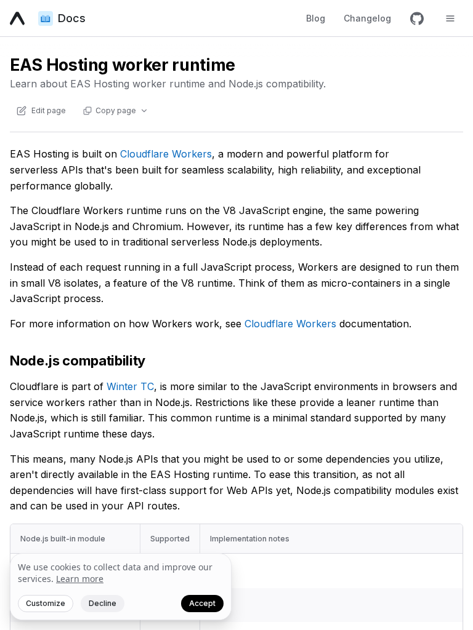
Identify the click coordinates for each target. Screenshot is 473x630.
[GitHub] (417, 18)
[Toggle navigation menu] (450, 18)
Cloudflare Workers (166, 154)
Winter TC (130, 386)
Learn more (79, 578)
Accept (202, 603)
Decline (102, 603)
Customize (45, 603)
